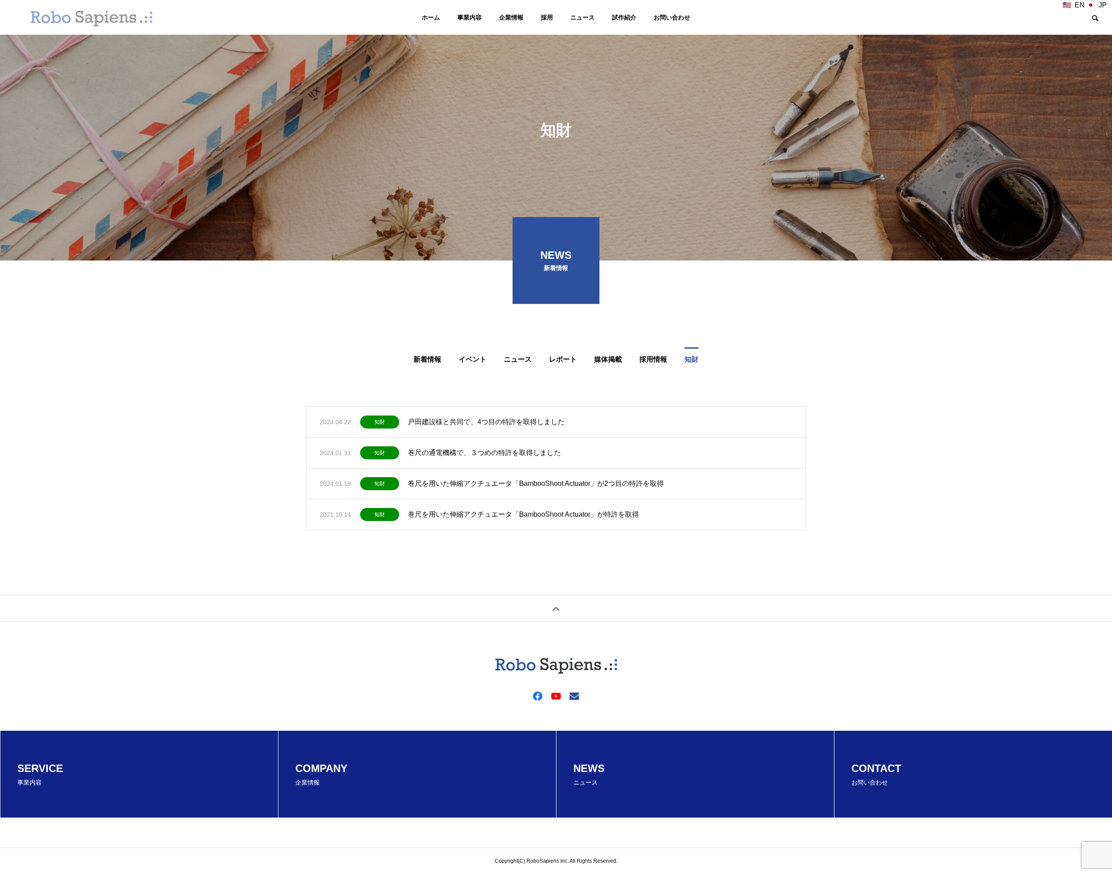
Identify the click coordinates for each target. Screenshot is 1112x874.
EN (1080, 5)
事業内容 (469, 17)
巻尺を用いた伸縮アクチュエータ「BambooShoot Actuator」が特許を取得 (523, 514)
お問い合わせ (672, 17)
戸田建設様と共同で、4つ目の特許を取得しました (486, 421)
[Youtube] (556, 695)
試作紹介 (624, 17)
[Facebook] (538, 695)
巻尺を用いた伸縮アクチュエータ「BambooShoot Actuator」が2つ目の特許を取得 (536, 483)
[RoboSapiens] (91, 17)
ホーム (431, 17)
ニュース (582, 17)
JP (1103, 5)
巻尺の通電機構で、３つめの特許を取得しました (484, 452)
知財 (379, 422)
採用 (547, 17)
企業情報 (511, 17)
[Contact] (574, 695)
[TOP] (556, 608)
